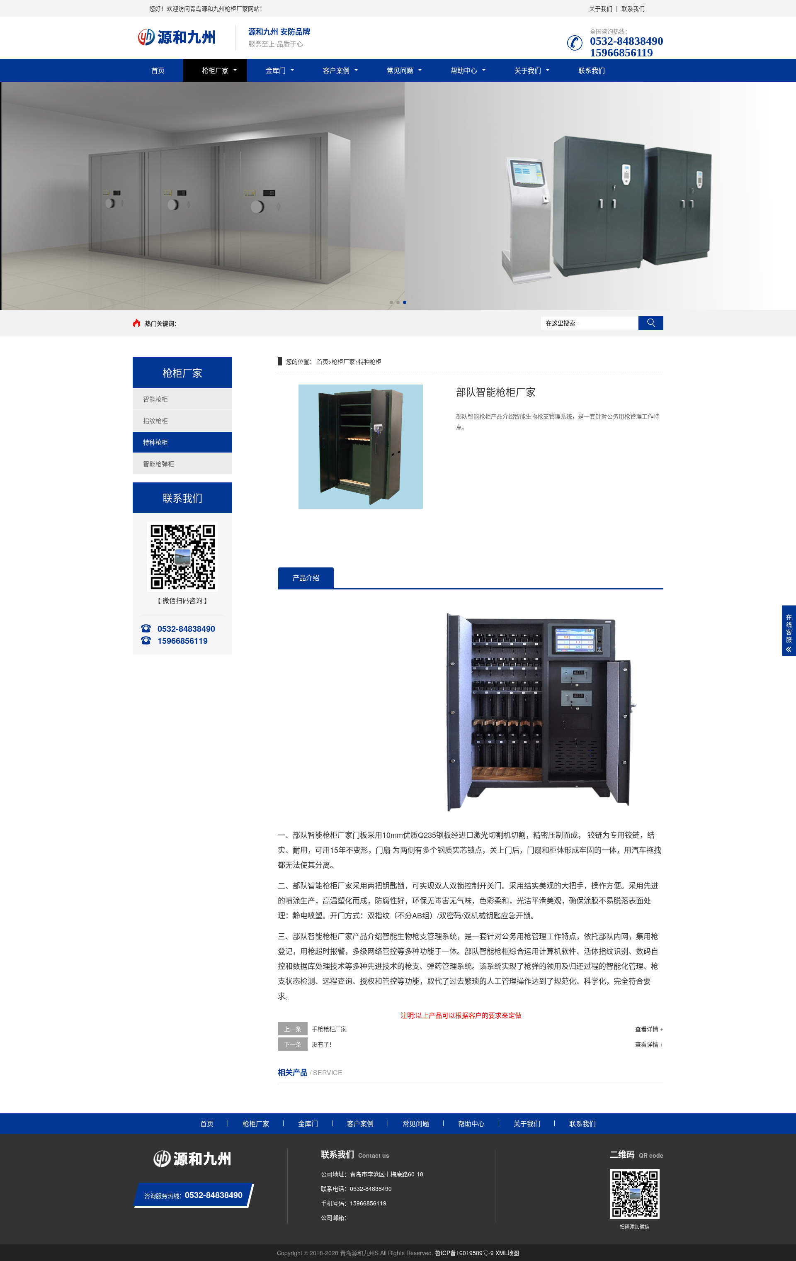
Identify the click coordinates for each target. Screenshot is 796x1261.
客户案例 (336, 70)
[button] (391, 302)
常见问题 (400, 70)
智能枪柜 (155, 398)
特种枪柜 (155, 442)
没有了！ (323, 1044)
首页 (158, 70)
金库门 (276, 70)
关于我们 (600, 8)
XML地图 (507, 1253)
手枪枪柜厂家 (329, 1029)
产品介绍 (306, 577)
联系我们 (633, 8)
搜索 (650, 323)
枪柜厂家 (215, 70)
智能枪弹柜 (158, 463)
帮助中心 (464, 70)
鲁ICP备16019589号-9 (464, 1253)
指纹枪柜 (155, 420)
